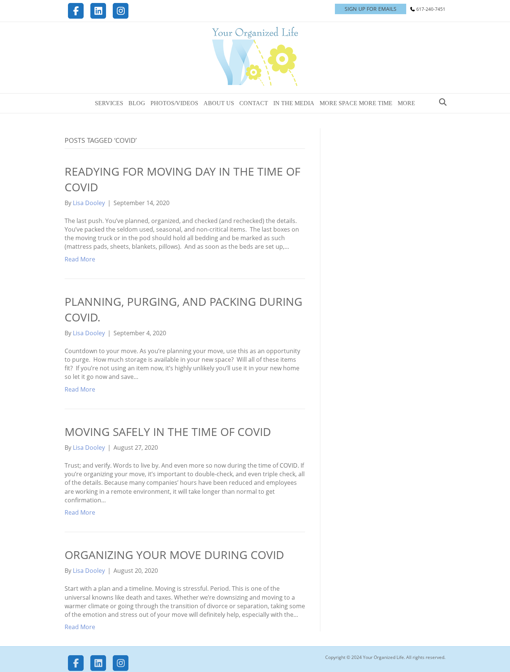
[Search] (440, 102)
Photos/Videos (174, 103)
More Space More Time (356, 103)
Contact (253, 103)
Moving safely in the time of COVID (168, 431)
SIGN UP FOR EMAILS (371, 8)
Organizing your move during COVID (174, 554)
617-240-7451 (430, 9)
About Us (218, 103)
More (406, 103)
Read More (80, 259)
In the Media (293, 103)
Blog (136, 103)
